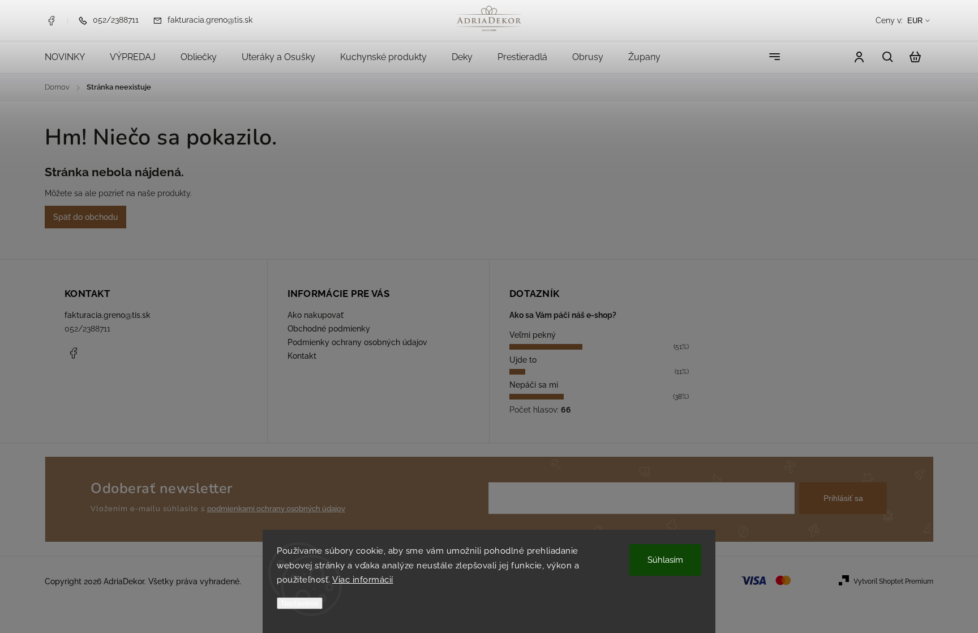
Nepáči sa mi (533, 384)
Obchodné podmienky (329, 328)
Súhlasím (665, 560)
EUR (915, 20)
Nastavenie (299, 603)
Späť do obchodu (85, 217)
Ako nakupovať (316, 315)
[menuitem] (71, 57)
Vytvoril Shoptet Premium (893, 581)
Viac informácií (362, 580)
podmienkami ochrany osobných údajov (276, 508)
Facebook (51, 20)
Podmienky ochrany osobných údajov (357, 342)
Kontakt (302, 355)
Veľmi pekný (532, 334)
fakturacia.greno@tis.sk (108, 315)
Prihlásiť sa (843, 498)
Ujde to (523, 359)
